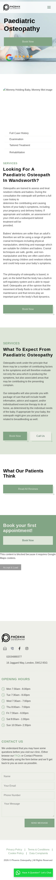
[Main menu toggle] (49, 7)
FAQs (17, 755)
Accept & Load (10, 567)
